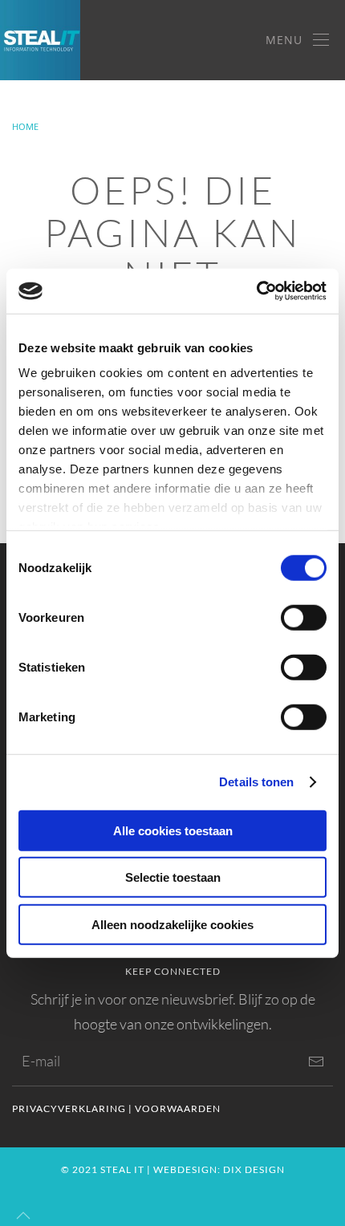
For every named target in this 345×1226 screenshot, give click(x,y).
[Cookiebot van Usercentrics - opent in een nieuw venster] (256, 291)
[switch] (304, 617)
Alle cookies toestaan (173, 830)
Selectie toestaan (173, 877)
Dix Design (254, 1169)
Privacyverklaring (69, 1108)
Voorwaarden (178, 1108)
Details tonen (256, 782)
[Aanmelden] (316, 1061)
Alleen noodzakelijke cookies (172, 924)
